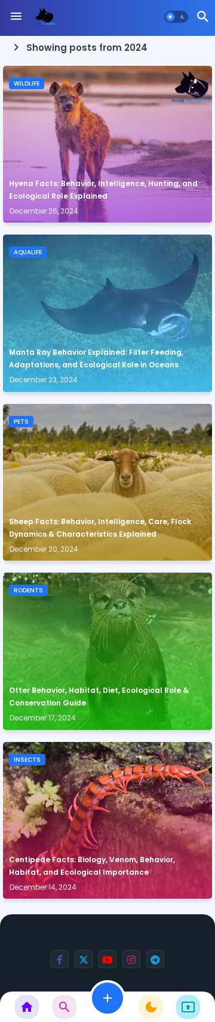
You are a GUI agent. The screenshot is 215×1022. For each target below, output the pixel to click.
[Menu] (16, 17)
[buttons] (60, 959)
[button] (176, 17)
